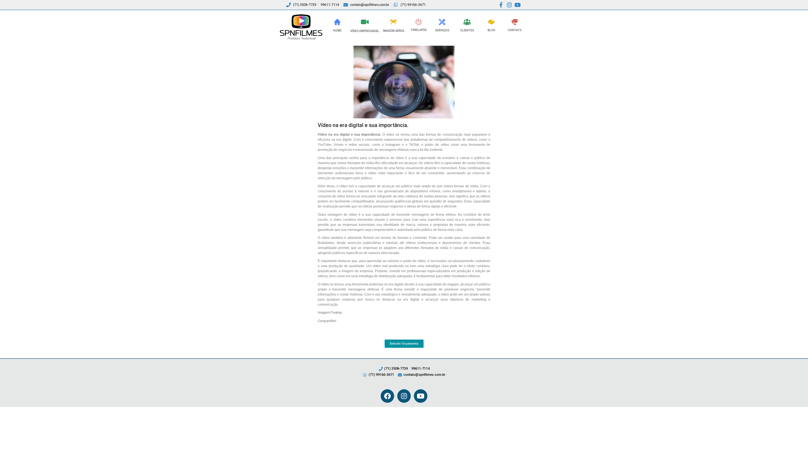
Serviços (442, 30)
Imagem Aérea (393, 30)
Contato (515, 30)
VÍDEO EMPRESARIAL (364, 31)
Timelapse (419, 30)
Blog (491, 30)
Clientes (467, 30)
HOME (337, 30)
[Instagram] (404, 396)
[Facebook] (387, 396)
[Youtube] (420, 396)
